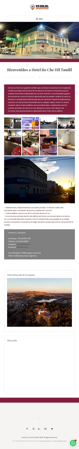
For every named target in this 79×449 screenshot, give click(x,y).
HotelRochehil (22, 247)
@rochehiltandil (23, 244)
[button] (73, 443)
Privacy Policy (46, 441)
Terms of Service (58, 441)
